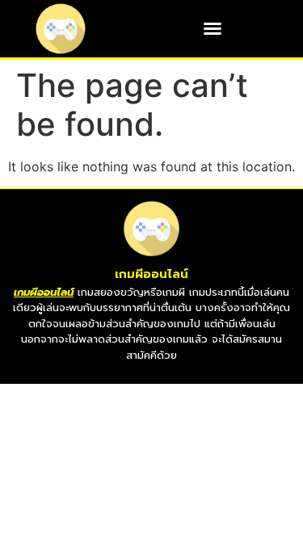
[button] (212, 28)
